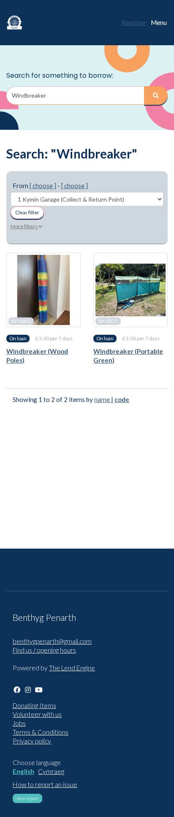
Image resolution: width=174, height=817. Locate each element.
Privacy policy (32, 741)
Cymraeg (51, 771)
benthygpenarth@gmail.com (52, 641)
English (23, 771)
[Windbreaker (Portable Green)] (130, 290)
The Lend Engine (72, 668)
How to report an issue (45, 784)
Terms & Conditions (40, 732)
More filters (24, 226)
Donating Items (34, 705)
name (102, 399)
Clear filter (27, 212)
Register (134, 22)
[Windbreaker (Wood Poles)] (43, 290)
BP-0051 (21, 321)
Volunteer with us (37, 714)
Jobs (19, 723)
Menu (159, 22)
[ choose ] (43, 185)
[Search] (156, 95)
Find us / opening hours (44, 650)
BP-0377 (108, 321)
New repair (27, 798)
